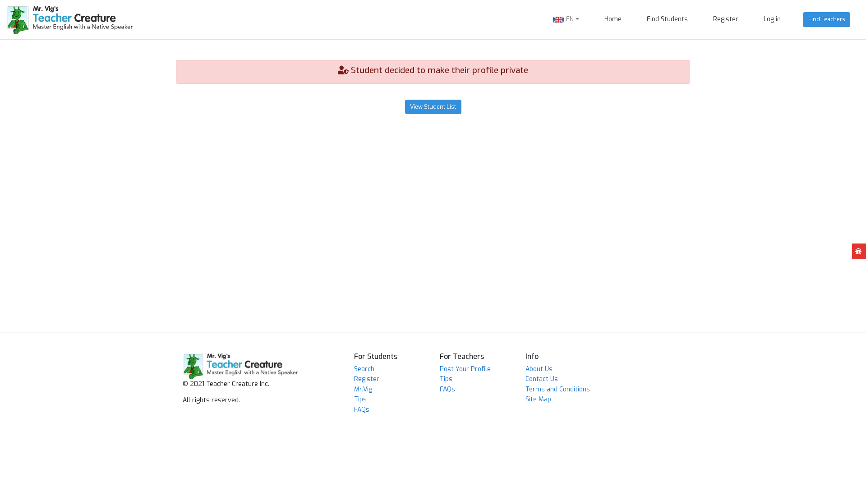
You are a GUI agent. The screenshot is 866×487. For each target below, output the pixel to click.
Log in (772, 19)
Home (613, 19)
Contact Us (541, 379)
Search (364, 369)
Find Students (667, 19)
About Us (539, 369)
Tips (360, 399)
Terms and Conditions (557, 389)
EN (569, 19)
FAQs (361, 409)
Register (725, 19)
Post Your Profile (465, 369)
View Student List (433, 106)
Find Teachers (826, 19)
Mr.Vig (363, 389)
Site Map (538, 399)
